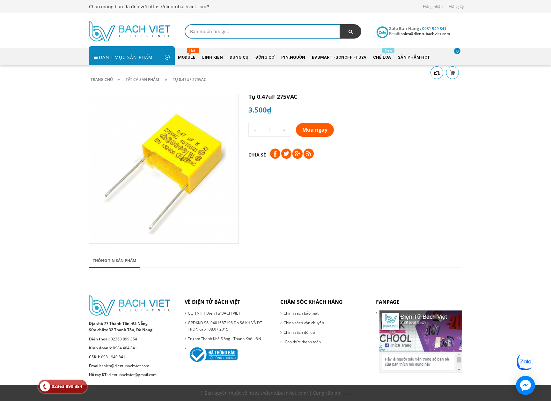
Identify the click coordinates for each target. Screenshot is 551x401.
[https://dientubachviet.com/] (129, 31)
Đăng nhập (433, 6)
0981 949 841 (107, 357)
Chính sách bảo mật (301, 313)
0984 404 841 (113, 348)
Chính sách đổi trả (299, 332)
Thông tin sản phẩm (114, 260)
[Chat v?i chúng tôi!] (525, 385)
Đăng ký (456, 6)
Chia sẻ (257, 155)
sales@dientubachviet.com (119, 365)
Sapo (347, 393)
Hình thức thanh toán (302, 342)
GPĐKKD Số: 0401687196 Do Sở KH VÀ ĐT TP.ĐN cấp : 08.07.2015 (225, 326)
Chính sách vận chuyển (303, 322)
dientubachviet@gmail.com (123, 374)
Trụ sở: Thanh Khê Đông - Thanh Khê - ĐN (224, 338)
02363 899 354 (113, 339)
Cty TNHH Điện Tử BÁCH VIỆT (214, 313)
